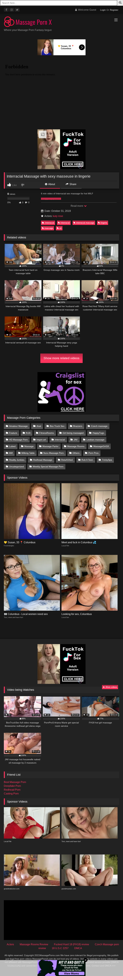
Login (103, 10)
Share (72, 184)
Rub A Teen (87, 460)
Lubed (12, 446)
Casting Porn (11, 793)
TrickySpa (107, 460)
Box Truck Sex (57, 426)
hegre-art (41, 439)
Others (76, 453)
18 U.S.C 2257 (60, 948)
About (51, 184)
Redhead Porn (12, 789)
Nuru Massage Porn (53, 453)
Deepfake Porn (12, 786)
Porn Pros (93, 453)
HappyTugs (98, 433)
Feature (13, 433)
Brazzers (77, 426)
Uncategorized (16, 466)
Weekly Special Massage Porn (48, 466)
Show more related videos (61, 358)
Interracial (49, 223)
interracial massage (85, 223)
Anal (39, 426)
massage (49, 228)
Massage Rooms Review (34, 944)
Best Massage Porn (15, 782)
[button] (120, 3)
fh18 (28, 433)
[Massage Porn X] (61, 22)
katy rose (58, 216)
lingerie (104, 223)
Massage (29, 446)
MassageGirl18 (101, 446)
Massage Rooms (75, 446)
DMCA (78, 948)
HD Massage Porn (18, 439)
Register (114, 10)
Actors (10, 944)
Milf (11, 453)
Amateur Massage (18, 426)
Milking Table (28, 453)
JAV (76, 439)
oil (60, 228)
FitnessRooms (46, 433)
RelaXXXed (67, 460)
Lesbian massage (95, 439)
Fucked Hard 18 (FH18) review (71, 944)
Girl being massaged (73, 433)
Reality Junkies (16, 460)
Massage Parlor (50, 446)
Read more (77, 206)
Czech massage (99, 426)
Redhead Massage (42, 460)
